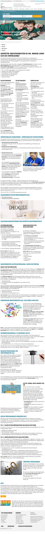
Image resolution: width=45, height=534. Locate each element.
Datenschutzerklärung (25, 526)
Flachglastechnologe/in (7, 197)
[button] (3, 44)
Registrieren (42, 1)
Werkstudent (3, 519)
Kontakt (35, 9)
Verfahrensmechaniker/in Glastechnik (10, 198)
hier (27, 479)
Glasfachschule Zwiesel (6, 379)
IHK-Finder (34, 287)
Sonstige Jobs (3, 522)
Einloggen (37, 1)
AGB (2, 526)
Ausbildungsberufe (4, 9)
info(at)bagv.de (20, 523)
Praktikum (3, 520)
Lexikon (31, 9)
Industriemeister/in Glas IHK (21, 192)
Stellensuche (16, 9)
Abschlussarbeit (4, 517)
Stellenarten (11, 9)
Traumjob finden (38, 16)
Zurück (3, 496)
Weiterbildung (21, 9)
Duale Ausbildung (4, 514)
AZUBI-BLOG (27, 9)
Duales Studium (4, 516)
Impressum (11, 526)
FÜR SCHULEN (40, 9)
